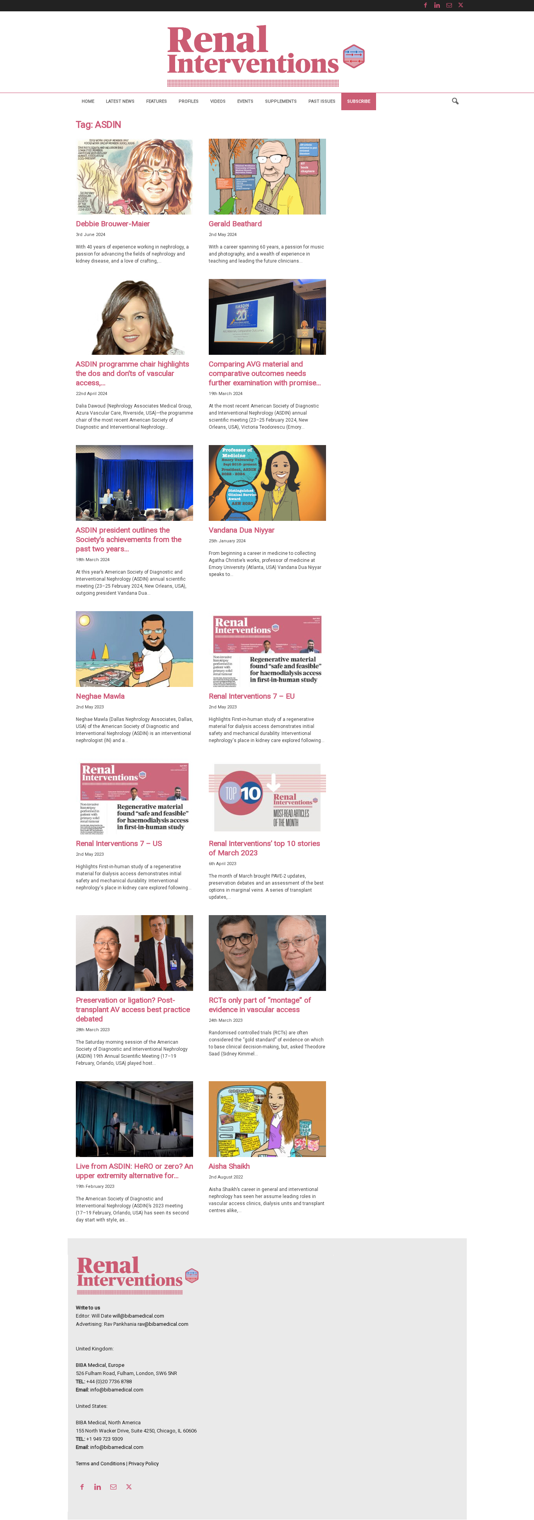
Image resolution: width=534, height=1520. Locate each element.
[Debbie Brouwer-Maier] (134, 177)
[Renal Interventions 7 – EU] (267, 649)
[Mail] (449, 5)
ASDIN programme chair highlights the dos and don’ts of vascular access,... (132, 373)
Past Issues (321, 101)
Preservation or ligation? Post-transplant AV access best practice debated (133, 1009)
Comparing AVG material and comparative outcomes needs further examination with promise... (265, 373)
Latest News (120, 101)
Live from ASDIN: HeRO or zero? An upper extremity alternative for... (134, 1171)
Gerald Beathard (235, 223)
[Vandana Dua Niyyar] (267, 483)
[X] (461, 5)
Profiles (189, 101)
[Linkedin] (437, 5)
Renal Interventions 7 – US (119, 843)
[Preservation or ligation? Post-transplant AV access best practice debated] (134, 953)
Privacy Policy (144, 1463)
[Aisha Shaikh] (267, 1119)
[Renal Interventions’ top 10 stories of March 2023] (267, 796)
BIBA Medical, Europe (100, 1365)
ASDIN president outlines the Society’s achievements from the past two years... (128, 539)
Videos (218, 101)
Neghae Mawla (100, 696)
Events (245, 101)
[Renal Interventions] (267, 56)
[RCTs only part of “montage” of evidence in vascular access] (267, 953)
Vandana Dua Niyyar (242, 530)
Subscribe (358, 101)
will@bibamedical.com (138, 1316)
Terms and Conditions (100, 1463)
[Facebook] (425, 5)
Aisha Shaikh (229, 1166)
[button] (455, 101)
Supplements (281, 101)
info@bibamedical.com (116, 1390)
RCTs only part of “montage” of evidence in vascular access (260, 1005)
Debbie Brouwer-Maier (113, 223)
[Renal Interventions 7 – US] (134, 796)
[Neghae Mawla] (134, 649)
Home (88, 101)
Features (156, 101)
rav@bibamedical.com (163, 1324)
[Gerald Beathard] (267, 177)
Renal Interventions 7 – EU (252, 696)
